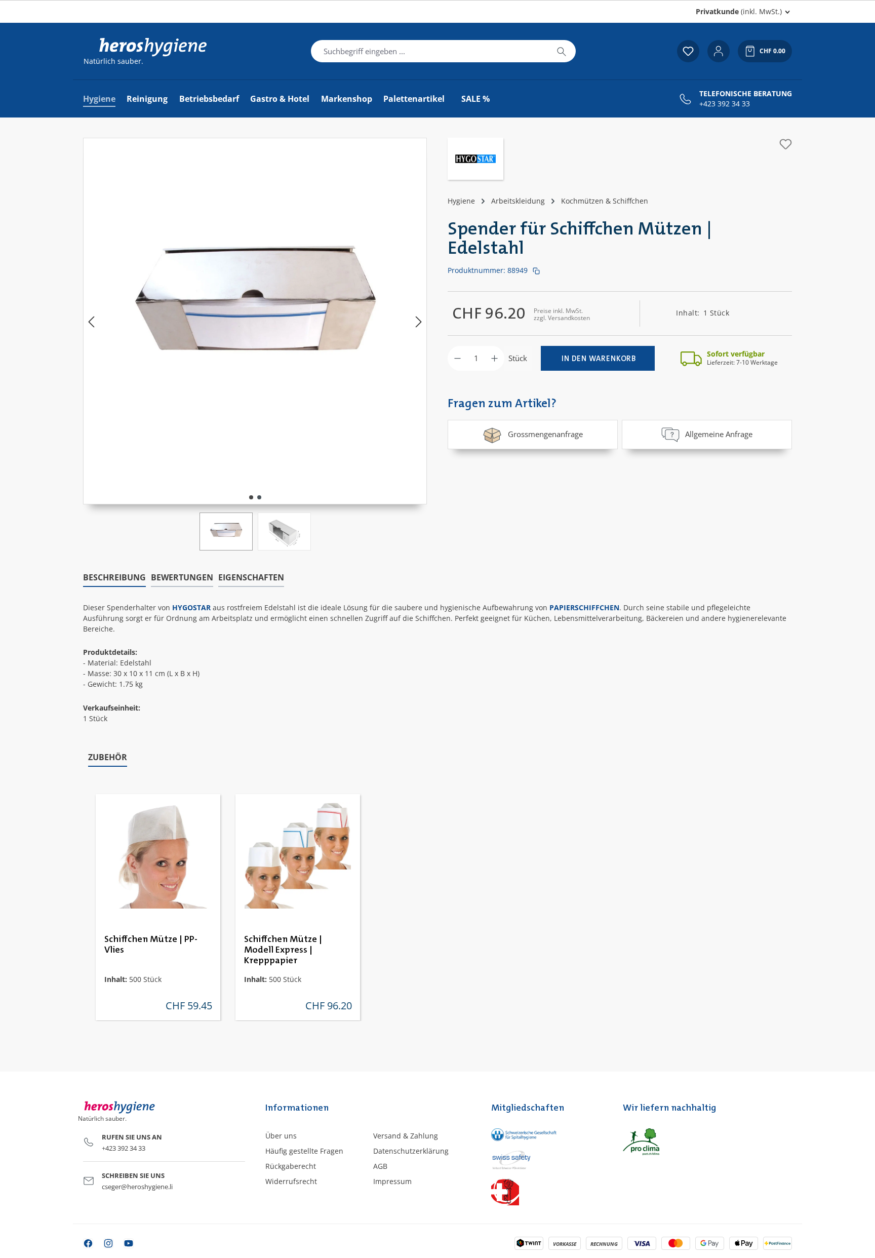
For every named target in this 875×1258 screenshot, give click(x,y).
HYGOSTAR (191, 607)
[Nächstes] (418, 321)
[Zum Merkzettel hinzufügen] (785, 144)
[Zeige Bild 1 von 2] (251, 497)
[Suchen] (561, 51)
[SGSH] (546, 1134)
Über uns (281, 1136)
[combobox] (429, 51)
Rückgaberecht (290, 1166)
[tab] (114, 578)
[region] (255, 344)
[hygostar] (475, 160)
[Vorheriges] (91, 321)
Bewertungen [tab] (182, 577)
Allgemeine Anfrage (718, 434)
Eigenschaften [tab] (251, 577)
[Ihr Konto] (718, 51)
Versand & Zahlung (405, 1136)
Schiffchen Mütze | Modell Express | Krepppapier (283, 950)
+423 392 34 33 (724, 103)
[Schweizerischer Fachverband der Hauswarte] (546, 1191)
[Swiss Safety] (546, 1159)
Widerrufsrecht (291, 1181)
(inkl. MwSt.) (739, 11)
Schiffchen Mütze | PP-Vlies (150, 945)
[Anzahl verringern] (457, 358)
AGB (380, 1166)
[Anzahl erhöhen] (494, 358)
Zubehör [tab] (107, 757)
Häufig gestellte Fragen (304, 1151)
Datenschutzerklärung (411, 1151)
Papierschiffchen (584, 607)
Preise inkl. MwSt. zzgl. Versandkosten (562, 314)
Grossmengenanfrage (545, 434)
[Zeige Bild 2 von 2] (259, 497)
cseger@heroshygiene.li (137, 1186)
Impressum (392, 1181)
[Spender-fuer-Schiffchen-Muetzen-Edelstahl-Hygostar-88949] (255, 311)
